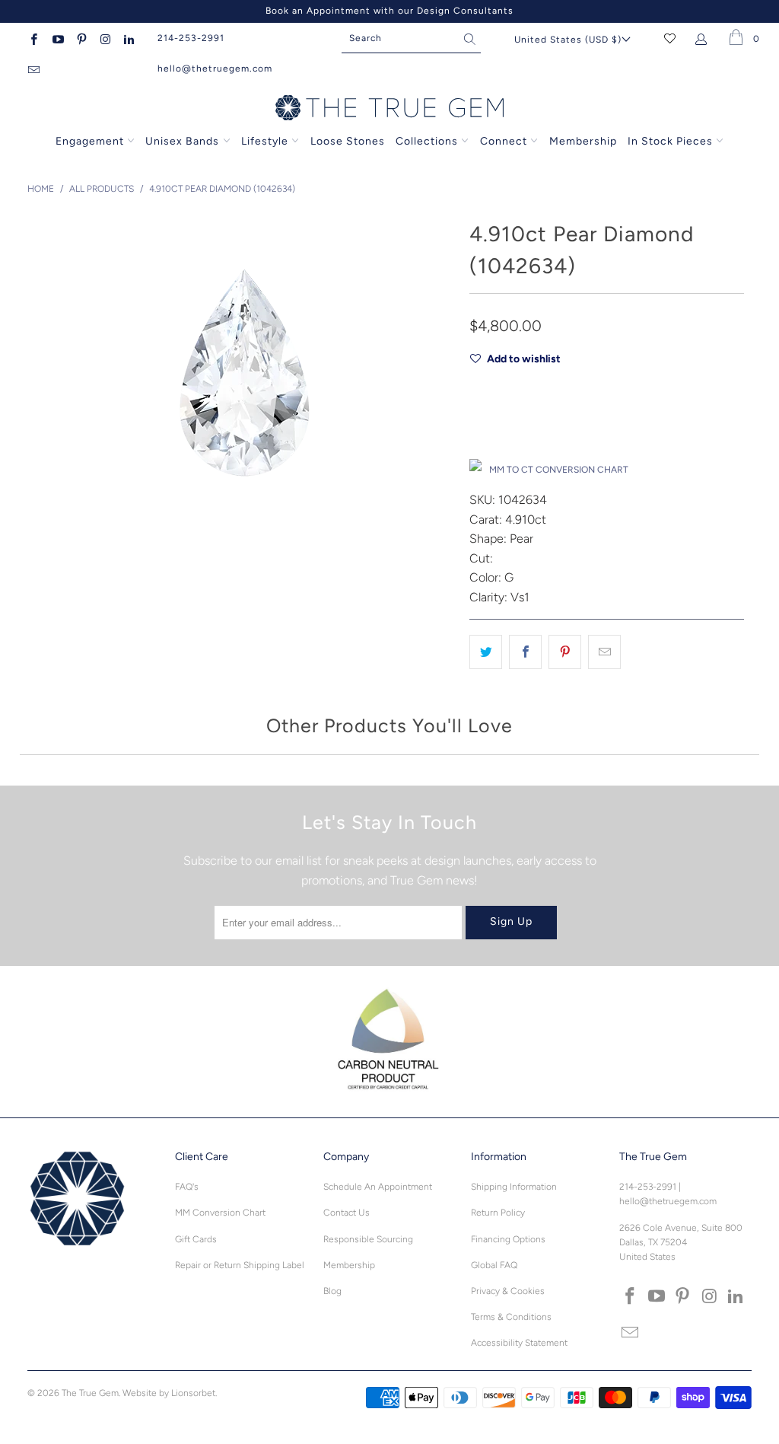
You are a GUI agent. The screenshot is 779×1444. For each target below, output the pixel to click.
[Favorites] (670, 38)
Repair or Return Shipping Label (239, 1265)
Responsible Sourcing (368, 1239)
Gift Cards (196, 1239)
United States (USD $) (568, 39)
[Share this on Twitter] (485, 652)
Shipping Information (514, 1186)
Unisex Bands (182, 141)
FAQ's (187, 1186)
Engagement (90, 141)
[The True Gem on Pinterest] (81, 38)
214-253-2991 (190, 38)
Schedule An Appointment (377, 1186)
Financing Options (508, 1239)
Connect (503, 141)
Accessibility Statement (519, 1342)
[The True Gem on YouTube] (56, 38)
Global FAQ (494, 1265)
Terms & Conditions (511, 1317)
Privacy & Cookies (508, 1291)
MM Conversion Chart (220, 1212)
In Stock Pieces (672, 141)
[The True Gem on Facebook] (33, 38)
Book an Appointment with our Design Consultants (389, 10)
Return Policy (498, 1212)
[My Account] (704, 38)
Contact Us (346, 1212)
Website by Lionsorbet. (169, 1393)
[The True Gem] (389, 109)
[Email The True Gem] (33, 68)
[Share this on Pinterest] (564, 652)
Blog (332, 1291)
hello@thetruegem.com (214, 68)
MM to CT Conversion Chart (558, 469)
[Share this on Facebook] (525, 652)
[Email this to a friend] (604, 652)
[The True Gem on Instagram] (104, 38)
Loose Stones (347, 141)
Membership (583, 141)
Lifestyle (264, 141)
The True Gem (90, 1393)
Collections (428, 141)
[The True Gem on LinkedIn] (128, 38)
